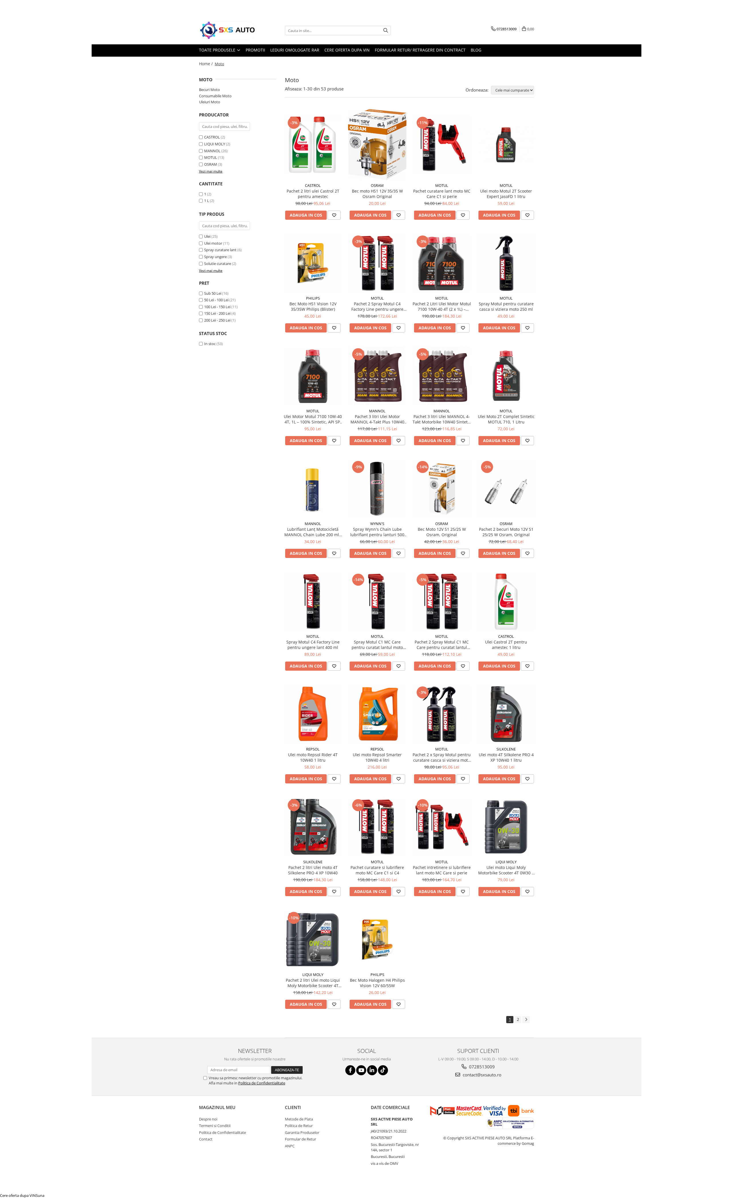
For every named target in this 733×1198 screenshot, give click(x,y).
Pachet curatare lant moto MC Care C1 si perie (441, 193)
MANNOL (212, 150)
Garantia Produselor (302, 1132)
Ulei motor (213, 243)
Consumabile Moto (215, 95)
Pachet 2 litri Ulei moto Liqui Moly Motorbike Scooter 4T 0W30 (313, 982)
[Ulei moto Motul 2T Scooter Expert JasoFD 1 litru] (506, 144)
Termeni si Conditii (214, 1125)
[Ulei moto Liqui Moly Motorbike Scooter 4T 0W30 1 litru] (506, 827)
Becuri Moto (209, 89)
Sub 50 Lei (212, 293)
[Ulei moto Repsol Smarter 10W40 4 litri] (377, 714)
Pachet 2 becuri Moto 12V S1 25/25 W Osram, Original (506, 531)
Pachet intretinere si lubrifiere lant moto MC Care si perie (442, 870)
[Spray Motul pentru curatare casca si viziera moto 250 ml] (506, 263)
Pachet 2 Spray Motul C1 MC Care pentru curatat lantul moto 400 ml (442, 644)
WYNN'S (377, 523)
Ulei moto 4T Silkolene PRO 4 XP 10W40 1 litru (506, 757)
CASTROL (212, 137)
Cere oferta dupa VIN (347, 50)
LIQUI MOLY (214, 143)
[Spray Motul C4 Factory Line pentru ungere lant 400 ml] (312, 601)
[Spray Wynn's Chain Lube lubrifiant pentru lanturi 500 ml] (377, 489)
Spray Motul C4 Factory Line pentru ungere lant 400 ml (313, 644)
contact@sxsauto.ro (481, 1075)
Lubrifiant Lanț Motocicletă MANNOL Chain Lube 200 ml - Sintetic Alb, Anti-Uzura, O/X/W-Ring (313, 531)
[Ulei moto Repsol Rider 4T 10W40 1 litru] (312, 714)
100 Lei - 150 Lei (217, 306)
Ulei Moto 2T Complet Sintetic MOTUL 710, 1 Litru (506, 419)
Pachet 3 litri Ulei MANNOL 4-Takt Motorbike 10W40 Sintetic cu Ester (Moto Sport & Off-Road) (442, 419)
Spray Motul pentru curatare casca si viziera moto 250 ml (506, 306)
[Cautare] (386, 30)
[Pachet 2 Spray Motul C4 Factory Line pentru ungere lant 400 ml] (377, 263)
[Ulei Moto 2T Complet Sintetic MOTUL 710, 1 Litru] (506, 376)
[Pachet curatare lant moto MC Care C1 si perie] (441, 144)
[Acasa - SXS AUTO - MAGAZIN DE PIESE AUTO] (227, 30)
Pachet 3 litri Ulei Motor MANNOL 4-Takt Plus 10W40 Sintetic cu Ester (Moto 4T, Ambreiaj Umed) (377, 419)
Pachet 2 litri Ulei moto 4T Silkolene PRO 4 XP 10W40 (313, 870)
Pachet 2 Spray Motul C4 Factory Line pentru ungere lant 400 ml (377, 306)
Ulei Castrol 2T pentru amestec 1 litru (506, 644)
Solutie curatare (217, 263)
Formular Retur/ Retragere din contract (420, 50)
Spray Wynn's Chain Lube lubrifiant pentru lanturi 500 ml (377, 531)
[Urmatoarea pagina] (526, 1019)
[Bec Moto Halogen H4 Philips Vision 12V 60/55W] (377, 939)
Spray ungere (215, 256)
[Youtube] (361, 1070)
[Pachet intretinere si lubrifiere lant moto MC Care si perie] (441, 827)
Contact (205, 1139)
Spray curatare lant (220, 249)
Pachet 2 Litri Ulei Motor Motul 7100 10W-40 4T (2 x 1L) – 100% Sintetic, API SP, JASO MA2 (442, 306)
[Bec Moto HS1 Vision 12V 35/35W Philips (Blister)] (312, 263)
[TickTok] (383, 1070)
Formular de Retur (300, 1139)
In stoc (210, 343)
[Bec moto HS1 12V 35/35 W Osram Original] (377, 144)
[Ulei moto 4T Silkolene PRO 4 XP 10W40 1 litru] (506, 714)
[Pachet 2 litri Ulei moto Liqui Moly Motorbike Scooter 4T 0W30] (312, 939)
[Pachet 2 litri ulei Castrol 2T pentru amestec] (312, 144)
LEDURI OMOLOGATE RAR (294, 50)
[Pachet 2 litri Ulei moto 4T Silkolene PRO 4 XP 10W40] (312, 827)
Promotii (255, 50)
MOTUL (210, 157)
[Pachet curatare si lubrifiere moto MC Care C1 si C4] (377, 827)
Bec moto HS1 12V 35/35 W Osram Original (377, 193)
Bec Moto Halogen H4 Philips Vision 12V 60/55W (377, 982)
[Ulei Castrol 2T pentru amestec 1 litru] (506, 601)
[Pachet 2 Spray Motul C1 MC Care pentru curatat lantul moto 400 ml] (441, 601)
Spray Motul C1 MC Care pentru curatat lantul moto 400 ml (377, 644)
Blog (476, 50)
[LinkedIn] (372, 1070)
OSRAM (210, 164)
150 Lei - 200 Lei (217, 313)
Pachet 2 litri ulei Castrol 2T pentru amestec (313, 193)
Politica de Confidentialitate (261, 1083)
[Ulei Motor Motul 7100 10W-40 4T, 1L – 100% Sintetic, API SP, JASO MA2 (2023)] (312, 376)
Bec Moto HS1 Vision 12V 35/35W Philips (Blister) (312, 306)
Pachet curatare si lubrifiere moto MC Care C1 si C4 (377, 870)
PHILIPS (313, 298)
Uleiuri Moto (209, 101)
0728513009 (481, 1067)
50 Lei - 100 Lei (216, 299)
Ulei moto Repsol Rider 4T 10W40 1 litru (313, 757)
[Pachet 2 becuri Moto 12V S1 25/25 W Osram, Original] (506, 489)
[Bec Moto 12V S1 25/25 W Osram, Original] (441, 489)
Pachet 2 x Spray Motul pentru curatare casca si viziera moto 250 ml (442, 757)
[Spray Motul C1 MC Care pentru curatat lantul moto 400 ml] (377, 601)
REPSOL (313, 749)
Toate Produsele (218, 50)
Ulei (207, 236)
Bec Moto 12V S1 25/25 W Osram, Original (442, 531)
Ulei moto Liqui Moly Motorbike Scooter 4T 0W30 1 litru (506, 870)
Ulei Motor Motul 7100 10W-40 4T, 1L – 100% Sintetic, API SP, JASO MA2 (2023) (313, 419)
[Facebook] (350, 1070)
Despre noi (208, 1119)
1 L (206, 200)
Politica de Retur (299, 1125)
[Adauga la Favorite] (334, 215)
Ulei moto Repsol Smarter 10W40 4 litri (377, 757)
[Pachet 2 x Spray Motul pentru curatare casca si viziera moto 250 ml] (441, 714)
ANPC (290, 1146)
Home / (206, 63)
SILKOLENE (506, 749)
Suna (40, 1195)
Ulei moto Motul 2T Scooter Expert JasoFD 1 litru (506, 193)
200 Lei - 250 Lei (217, 320)
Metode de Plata (299, 1119)
